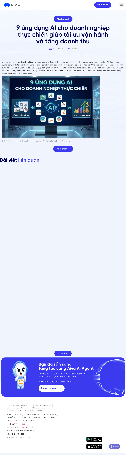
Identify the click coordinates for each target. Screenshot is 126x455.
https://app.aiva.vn (24, 428)
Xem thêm (62, 149)
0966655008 (19, 424)
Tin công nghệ (63, 19)
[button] (121, 5)
